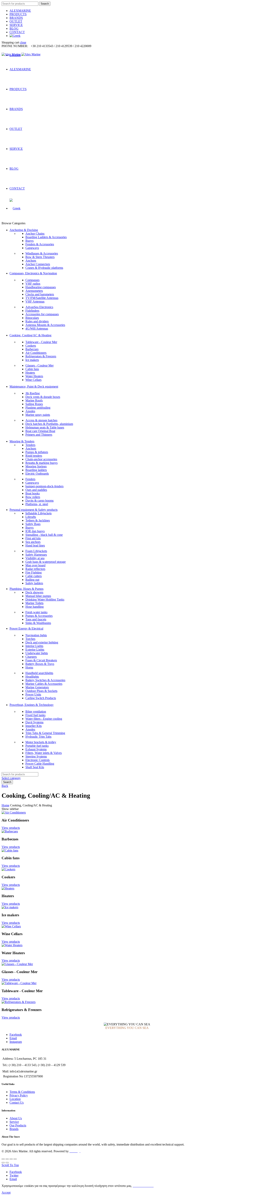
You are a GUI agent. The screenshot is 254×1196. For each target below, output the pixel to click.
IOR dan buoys (35, 531)
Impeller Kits (33, 726)
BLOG (14, 28)
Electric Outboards (37, 473)
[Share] (7, 1159)
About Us (16, 1118)
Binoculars (32, 317)
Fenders (30, 479)
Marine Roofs (34, 400)
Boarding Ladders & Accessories (46, 237)
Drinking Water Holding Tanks (44, 599)
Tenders (30, 445)
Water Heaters (34, 376)
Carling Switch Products (40, 698)
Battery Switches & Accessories (45, 680)
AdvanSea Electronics (39, 307)
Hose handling (34, 606)
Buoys (29, 240)
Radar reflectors (35, 569)
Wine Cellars (33, 379)
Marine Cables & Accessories (43, 683)
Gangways (32, 248)
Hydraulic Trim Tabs (38, 736)
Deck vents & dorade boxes (42, 397)
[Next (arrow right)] (7, 1162)
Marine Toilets (34, 603)
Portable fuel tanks (37, 745)
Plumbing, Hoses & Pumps (26, 588)
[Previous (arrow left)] (3, 1162)
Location (15, 1099)
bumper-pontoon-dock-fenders (44, 486)
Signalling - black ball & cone (44, 534)
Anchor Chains (34, 233)
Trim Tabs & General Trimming (45, 733)
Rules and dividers (37, 321)
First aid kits (33, 538)
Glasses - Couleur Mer (39, 365)
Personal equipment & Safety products (34, 509)
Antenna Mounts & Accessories (45, 325)
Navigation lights (36, 635)
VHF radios (32, 283)
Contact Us (17, 1102)
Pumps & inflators (36, 452)
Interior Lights (34, 646)
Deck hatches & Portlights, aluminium (49, 424)
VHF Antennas (34, 301)
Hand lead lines (35, 545)
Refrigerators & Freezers (40, 356)
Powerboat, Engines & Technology (32, 704)
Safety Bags (32, 524)
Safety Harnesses (36, 554)
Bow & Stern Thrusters (40, 257)
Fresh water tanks (36, 612)
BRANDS (16, 17)
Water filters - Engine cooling (43, 718)
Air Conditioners (35, 352)
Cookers (30, 345)
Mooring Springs (36, 466)
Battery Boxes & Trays (39, 664)
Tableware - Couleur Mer (41, 342)
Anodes (30, 411)
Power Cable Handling (39, 763)
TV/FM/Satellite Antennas (41, 298)
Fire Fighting (33, 572)
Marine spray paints (37, 414)
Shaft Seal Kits (34, 767)
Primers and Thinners (38, 434)
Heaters (30, 372)
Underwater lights (36, 653)
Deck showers (34, 592)
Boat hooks (32, 493)
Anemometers (34, 290)
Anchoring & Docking (24, 230)
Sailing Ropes (34, 404)
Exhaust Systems (36, 749)
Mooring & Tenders (22, 441)
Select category (11, 778)
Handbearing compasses (40, 287)
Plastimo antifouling (37, 407)
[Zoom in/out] (15, 1159)
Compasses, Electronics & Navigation (33, 273)
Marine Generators (37, 687)
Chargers (31, 656)
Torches (30, 639)
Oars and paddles (36, 490)
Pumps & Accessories (39, 615)
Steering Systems (36, 756)
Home (5, 805)
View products (11, 827)
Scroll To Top (10, 1165)
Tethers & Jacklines (37, 520)
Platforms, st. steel (36, 504)
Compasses (32, 280)
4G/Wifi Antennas (36, 328)
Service (14, 1121)
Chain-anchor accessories (41, 459)
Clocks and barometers (39, 294)
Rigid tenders (33, 455)
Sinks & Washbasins (38, 623)
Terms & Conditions (22, 1091)
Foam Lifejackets (36, 551)
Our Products (18, 1125)
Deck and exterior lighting (41, 642)
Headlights (32, 676)
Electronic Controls (37, 760)
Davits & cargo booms (39, 500)
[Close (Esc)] (3, 1159)
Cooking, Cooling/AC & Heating (30, 335)
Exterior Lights (34, 649)
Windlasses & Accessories (41, 253)
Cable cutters (33, 576)
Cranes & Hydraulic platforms (44, 267)
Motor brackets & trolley (40, 742)
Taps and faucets (35, 619)
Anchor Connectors (37, 264)
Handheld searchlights (39, 673)
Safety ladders (34, 583)
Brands (14, 1129)
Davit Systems (34, 722)
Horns (29, 667)
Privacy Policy (19, 1095)
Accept (6, 1192)
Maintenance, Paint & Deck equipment (34, 386)
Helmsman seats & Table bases (44, 427)
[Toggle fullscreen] (11, 1159)
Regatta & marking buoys (41, 462)
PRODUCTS (18, 14)
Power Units (33, 694)
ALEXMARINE (20, 10)
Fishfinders (32, 310)
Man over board (35, 565)
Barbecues (31, 349)
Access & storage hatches (41, 420)
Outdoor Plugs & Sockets (41, 691)
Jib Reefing (32, 393)
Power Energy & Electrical (26, 628)
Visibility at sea (34, 558)
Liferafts (30, 517)
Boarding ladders (36, 470)
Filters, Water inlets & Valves (43, 753)
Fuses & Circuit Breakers (41, 660)
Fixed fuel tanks (35, 715)
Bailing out (32, 579)
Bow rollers (32, 497)
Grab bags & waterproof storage (45, 561)
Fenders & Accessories (39, 244)
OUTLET (16, 21)
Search (45, 3)
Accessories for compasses (42, 314)
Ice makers (32, 360)
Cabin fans (32, 369)
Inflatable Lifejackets (38, 513)
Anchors (30, 260)
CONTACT (17, 32)
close (23, 42)
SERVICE (16, 25)
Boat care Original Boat (40, 431)
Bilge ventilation (35, 711)
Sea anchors (32, 542)
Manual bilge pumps (38, 596)
